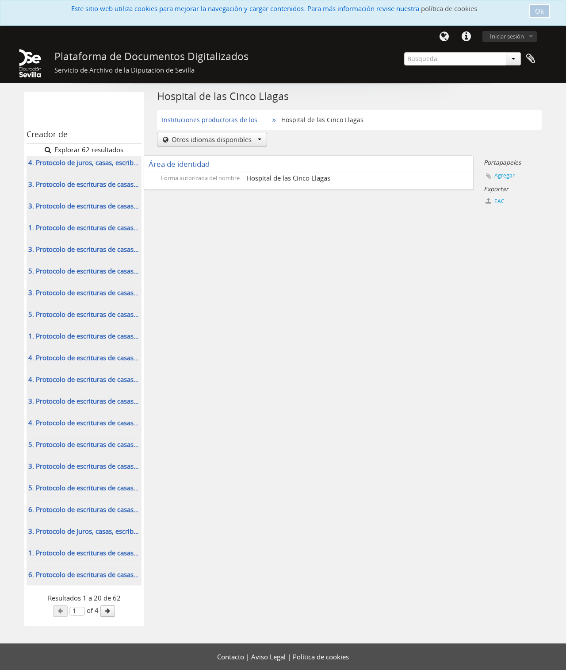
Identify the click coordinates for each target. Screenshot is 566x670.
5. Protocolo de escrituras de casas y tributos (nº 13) (85, 270)
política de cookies (449, 8)
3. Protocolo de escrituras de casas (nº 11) (85, 184)
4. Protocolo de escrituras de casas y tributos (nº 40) (85, 379)
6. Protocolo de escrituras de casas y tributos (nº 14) (85, 574)
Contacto (231, 656)
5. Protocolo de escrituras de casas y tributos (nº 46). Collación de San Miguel (85, 444)
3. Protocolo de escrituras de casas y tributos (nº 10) (85, 249)
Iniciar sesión (507, 36)
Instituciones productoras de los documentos (215, 120)
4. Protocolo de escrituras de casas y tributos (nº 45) (85, 422)
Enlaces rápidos (466, 37)
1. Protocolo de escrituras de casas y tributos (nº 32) (85, 335)
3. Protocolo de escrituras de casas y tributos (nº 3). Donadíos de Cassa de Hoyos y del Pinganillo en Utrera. (85, 205)
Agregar (504, 175)
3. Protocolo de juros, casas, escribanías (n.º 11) (85, 531)
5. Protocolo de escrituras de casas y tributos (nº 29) (85, 314)
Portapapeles (531, 59)
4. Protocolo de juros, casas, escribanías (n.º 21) (85, 162)
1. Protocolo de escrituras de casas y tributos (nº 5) (85, 227)
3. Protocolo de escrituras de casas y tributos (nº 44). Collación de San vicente (85, 401)
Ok (539, 11)
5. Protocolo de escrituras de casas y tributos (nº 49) (85, 487)
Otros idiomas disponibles (211, 139)
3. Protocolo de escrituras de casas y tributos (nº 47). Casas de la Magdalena (85, 466)
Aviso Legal (269, 656)
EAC (499, 201)
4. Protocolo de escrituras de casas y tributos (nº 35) (85, 357)
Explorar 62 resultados (88, 149)
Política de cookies (321, 656)
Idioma (444, 37)
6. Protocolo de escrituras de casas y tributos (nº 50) (85, 509)
